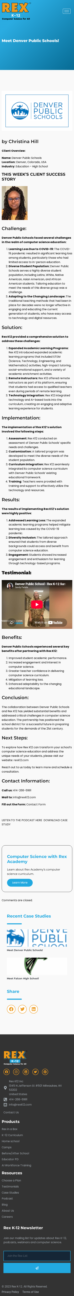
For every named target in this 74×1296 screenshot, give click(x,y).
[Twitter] (22, 1009)
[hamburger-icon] (67, 11)
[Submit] (37, 1268)
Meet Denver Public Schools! (25, 950)
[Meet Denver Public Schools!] (37, 938)
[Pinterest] (45, 1072)
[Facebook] (11, 1009)
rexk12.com (21, 760)
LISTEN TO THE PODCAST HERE (22, 820)
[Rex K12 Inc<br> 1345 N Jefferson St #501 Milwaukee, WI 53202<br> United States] (37, 1088)
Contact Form (36, 804)
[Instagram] (16, 1072)
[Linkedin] (33, 1009)
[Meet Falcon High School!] (37, 966)
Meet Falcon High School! (23, 978)
